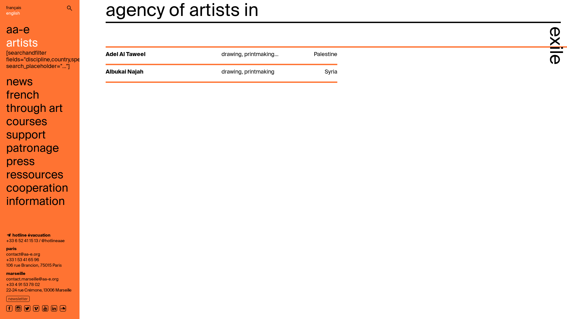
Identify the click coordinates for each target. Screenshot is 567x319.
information (35, 201)
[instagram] (19, 311)
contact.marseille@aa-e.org (32, 279)
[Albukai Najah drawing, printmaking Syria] (221, 78)
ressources (34, 175)
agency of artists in (182, 11)
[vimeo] (37, 311)
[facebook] (10, 311)
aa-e (18, 30)
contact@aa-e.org (23, 254)
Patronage (32, 148)
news (19, 82)
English (13, 13)
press (20, 161)
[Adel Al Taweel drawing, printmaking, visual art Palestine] (221, 60)
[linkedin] (55, 311)
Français (13, 8)
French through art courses (34, 109)
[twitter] (28, 311)
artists (22, 43)
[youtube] (46, 311)
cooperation (37, 188)
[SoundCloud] (63, 311)
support (26, 135)
